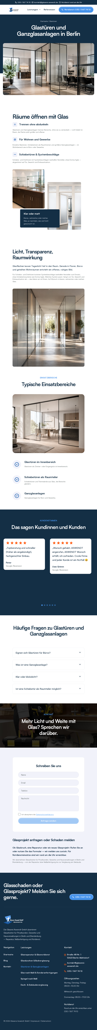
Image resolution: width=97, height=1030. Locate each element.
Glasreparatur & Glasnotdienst (35, 954)
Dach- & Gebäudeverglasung (34, 985)
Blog (6, 960)
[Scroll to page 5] (52, 605)
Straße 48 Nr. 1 (74, 954)
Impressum (35, 1021)
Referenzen (49, 9)
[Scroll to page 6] (55, 605)
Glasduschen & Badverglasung (35, 960)
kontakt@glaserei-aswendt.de (46, 2)
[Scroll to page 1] (42, 605)
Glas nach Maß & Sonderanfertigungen (39, 972)
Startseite (8, 954)
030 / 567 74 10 (24, 2)
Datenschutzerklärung (44, 814)
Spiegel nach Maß (29, 979)
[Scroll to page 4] (49, 605)
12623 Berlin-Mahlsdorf (78, 958)
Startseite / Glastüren (48, 21)
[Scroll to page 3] (47, 605)
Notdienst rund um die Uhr (72, 2)
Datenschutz (46, 1021)
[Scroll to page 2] (44, 605)
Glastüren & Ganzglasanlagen (35, 966)
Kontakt (7, 966)
